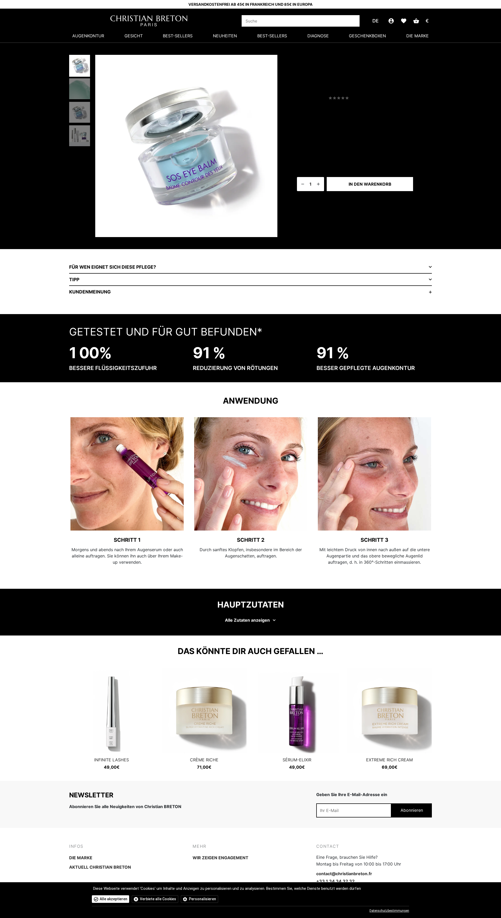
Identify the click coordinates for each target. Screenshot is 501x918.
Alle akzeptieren (113, 899)
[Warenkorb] (416, 21)
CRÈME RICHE (204, 759)
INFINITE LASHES (111, 759)
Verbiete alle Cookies (158, 899)
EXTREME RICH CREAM (389, 759)
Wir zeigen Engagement (220, 857)
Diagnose (318, 35)
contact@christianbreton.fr (344, 873)
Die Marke (417, 35)
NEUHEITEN (225, 35)
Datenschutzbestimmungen (389, 911)
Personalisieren (202, 899)
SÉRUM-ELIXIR (297, 759)
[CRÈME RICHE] (204, 710)
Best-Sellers (178, 35)
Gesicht (133, 35)
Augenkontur (88, 35)
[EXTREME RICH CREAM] (389, 710)
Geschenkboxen (367, 35)
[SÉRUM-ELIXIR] (296, 710)
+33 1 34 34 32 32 (335, 881)
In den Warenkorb (370, 184)
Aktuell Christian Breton (100, 867)
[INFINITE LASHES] (111, 710)
